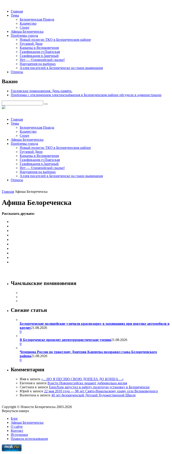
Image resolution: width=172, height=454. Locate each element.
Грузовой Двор (31, 44)
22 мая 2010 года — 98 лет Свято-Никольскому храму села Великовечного (101, 391)
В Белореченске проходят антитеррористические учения (65, 340)
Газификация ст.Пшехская (40, 52)
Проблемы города (24, 35)
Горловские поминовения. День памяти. (41, 91)
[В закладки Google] (12, 253)
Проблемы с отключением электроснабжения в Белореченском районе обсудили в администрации (86, 95)
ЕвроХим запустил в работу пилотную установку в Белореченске (99, 387)
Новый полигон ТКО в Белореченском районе (55, 39)
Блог (14, 418)
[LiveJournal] (12, 235)
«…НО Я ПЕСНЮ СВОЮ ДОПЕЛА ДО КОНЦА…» (82, 379)
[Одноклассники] (12, 226)
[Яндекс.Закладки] (12, 262)
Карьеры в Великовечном (39, 48)
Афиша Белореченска (27, 31)
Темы (15, 15)
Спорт (24, 27)
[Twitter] (12, 244)
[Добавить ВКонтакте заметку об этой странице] (12, 222)
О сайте (17, 426)
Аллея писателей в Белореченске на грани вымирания (61, 68)
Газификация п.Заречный (39, 56)
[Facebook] (12, 230)
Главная (17, 11)
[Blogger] (12, 248)
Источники (19, 435)
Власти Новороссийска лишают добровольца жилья (87, 383)
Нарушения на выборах (38, 64)
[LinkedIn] (12, 257)
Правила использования (29, 439)
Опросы (17, 72)
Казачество (28, 23)
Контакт (17, 430)
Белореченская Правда (37, 19)
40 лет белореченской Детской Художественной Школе (93, 395)
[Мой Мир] (12, 239)
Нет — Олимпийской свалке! (42, 60)
